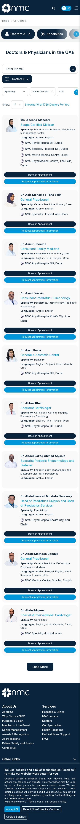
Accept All (12, 809)
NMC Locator (50, 716)
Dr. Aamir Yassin (32, 293)
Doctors (47, 720)
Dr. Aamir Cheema (33, 244)
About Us (7, 711)
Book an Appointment (40, 174)
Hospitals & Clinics (53, 711)
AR (69, 8)
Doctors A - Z (20, 34)
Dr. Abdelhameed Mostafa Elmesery (46, 496)
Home (5, 20)
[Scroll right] (76, 34)
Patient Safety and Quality (18, 743)
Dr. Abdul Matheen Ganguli (39, 554)
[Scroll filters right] (77, 92)
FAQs (45, 738)
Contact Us (9, 747)
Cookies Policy (57, 801)
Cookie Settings (16, 816)
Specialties (55, 34)
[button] (53, 8)
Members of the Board (16, 725)
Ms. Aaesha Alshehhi (35, 120)
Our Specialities (51, 725)
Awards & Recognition (15, 734)
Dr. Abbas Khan (31, 403)
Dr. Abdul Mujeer (32, 610)
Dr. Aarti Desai (30, 350)
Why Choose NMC (13, 716)
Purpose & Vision (12, 720)
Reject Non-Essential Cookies (41, 809)
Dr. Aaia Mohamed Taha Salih (40, 195)
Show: (6, 104)
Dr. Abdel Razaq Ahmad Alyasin (42, 456)
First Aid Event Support (56, 734)
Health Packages (52, 729)
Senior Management (14, 729)
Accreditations (11, 738)
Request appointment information (40, 181)
